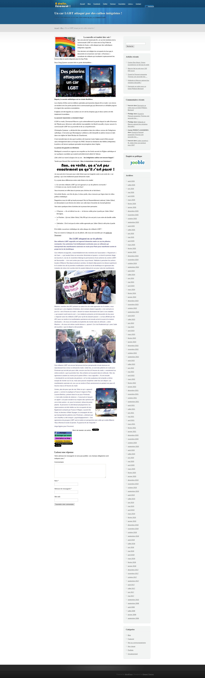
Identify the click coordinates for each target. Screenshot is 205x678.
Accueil (82, 4)
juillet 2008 (131, 611)
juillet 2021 (131, 409)
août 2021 (131, 405)
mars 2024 (131, 289)
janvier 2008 (132, 614)
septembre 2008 (133, 603)
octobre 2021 (132, 398)
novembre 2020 (133, 439)
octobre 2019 (132, 487)
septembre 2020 (133, 446)
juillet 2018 (131, 543)
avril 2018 (131, 555)
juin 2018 (131, 547)
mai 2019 (131, 506)
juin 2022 (131, 368)
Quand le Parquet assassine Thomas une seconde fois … (138, 116)
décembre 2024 (133, 256)
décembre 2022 (133, 345)
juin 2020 (131, 458)
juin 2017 (131, 592)
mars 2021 (131, 424)
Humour (113, 4)
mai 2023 (131, 327)
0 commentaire (99, 17)
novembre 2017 (133, 573)
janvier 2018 (132, 566)
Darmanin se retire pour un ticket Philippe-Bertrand (137, 108)
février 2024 (132, 293)
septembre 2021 (133, 401)
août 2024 (131, 271)
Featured (131, 639)
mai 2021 (131, 416)
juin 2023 (131, 323)
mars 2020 (131, 469)
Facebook (96, 4)
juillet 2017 (131, 588)
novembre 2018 (133, 529)
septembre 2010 (133, 599)
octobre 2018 (132, 532)
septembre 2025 (133, 222)
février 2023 (132, 338)
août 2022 (131, 360)
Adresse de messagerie (62, 489)
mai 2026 (131, 192)
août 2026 (131, 181)
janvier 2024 (132, 297)
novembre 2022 (133, 349)
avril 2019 (131, 510)
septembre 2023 (133, 312)
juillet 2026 (131, 185)
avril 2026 (131, 196)
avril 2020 (131, 465)
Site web (57, 496)
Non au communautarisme (137, 643)
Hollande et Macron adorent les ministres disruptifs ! (137, 124)
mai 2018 (131, 551)
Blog (89, 4)
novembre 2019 (133, 484)
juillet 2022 (131, 364)
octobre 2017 (132, 577)
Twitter (105, 4)
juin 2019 (131, 502)
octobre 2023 (132, 308)
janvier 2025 (132, 252)
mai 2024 (131, 282)
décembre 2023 (133, 301)
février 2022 (132, 383)
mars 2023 (131, 334)
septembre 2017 (133, 581)
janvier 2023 (132, 342)
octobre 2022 (132, 353)
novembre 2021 (133, 394)
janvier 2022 (132, 387)
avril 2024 (131, 286)
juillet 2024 (131, 274)
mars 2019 (131, 514)
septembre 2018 (133, 536)
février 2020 (132, 472)
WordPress (129, 674)
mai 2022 (131, 372)
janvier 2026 (132, 207)
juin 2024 (131, 278)
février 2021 (132, 428)
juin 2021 (131, 413)
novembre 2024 (133, 259)
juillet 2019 (131, 499)
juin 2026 (131, 188)
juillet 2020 (131, 454)
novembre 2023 (133, 304)
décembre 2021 (133, 390)
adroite (67, 17)
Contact (138, 4)
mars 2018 (131, 558)
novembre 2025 (133, 215)
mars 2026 (131, 200)
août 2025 (131, 226)
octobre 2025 (132, 218)
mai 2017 (131, 596)
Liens (130, 4)
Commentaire (59, 462)
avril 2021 (131, 420)
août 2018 (131, 540)
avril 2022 (131, 375)
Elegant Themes (148, 674)
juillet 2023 (131, 319)
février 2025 (132, 248)
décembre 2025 (133, 211)
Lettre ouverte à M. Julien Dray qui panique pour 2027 (138, 143)
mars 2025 (131, 245)
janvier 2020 (132, 476)
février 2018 (132, 562)
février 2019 (132, 517)
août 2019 (131, 495)
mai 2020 (131, 461)
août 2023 (131, 316)
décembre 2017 (133, 570)
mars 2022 (131, 379)
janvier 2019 (132, 521)
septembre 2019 (133, 491)
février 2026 (132, 203)
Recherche (151, 6)
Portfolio (130, 650)
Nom (56, 481)
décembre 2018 (133, 525)
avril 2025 (131, 241)
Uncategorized (133, 654)
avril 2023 (131, 330)
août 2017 (131, 585)
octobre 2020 (132, 443)
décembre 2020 (133, 435)
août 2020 (131, 450)
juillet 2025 (131, 230)
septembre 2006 (133, 618)
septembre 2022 (133, 357)
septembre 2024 (133, 267)
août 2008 (131, 607)
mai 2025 (131, 237)
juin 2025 (131, 233)
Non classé (131, 646)
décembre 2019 (133, 480)
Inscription (121, 4)
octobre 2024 (132, 263)
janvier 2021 (132, 431)
